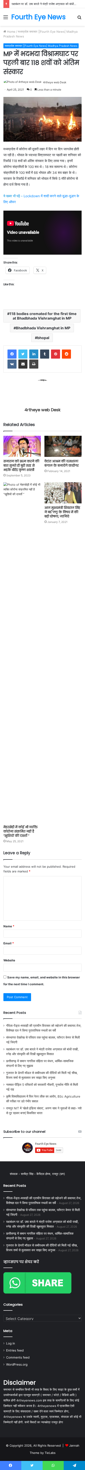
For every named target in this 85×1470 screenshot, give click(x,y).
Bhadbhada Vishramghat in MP (43, 328)
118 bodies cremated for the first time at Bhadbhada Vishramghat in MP (43, 315)
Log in (10, 1343)
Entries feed (15, 1350)
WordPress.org (16, 1364)
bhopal (43, 337)
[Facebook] (12, 354)
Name (8, 926)
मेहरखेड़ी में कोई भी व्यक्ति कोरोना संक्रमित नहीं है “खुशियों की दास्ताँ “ (20, 831)
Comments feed (17, 1357)
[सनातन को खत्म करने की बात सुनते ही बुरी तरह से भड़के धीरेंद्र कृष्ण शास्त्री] (22, 446)
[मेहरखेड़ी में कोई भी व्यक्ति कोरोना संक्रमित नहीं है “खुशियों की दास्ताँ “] (22, 652)
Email (8, 943)
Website (9, 960)
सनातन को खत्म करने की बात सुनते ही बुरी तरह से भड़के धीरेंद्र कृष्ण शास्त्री (21, 465)
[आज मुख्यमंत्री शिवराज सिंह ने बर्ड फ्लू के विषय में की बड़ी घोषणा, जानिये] (63, 492)
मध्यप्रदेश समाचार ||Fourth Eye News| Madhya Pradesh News (41, 45)
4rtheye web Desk (54, 82)
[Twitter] (22, 354)
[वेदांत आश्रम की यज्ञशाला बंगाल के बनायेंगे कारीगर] (63, 446)
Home (10, 31)
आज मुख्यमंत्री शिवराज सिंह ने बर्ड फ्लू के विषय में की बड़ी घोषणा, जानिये (62, 512)
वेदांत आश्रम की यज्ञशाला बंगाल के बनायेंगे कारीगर (61, 463)
